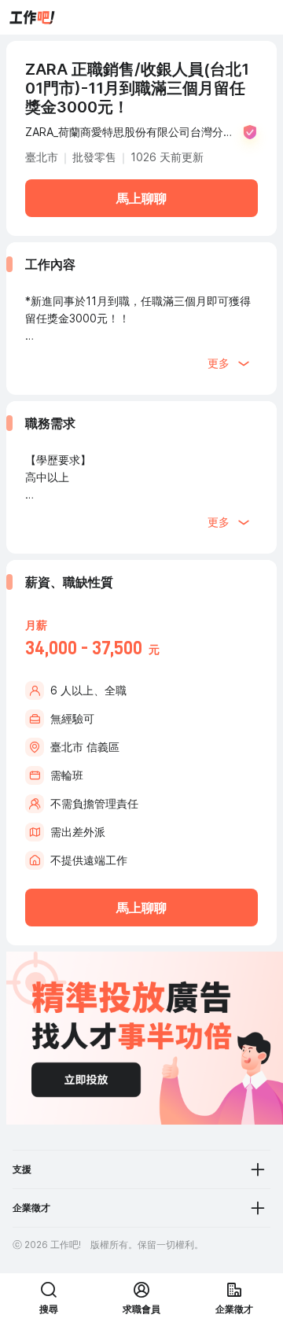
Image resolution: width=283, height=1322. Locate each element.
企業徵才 (31, 1207)
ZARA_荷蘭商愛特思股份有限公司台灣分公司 (129, 133)
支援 (22, 1169)
